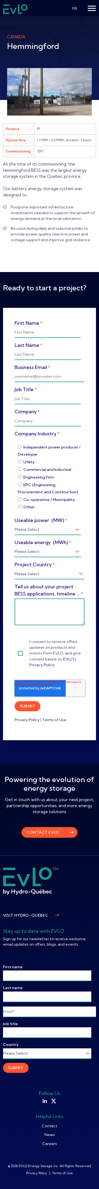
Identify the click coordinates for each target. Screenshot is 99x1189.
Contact (49, 1125)
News (50, 1134)
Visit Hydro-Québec (25, 915)
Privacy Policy (27, 719)
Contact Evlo (43, 832)
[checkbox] (49, 477)
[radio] (49, 450)
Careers (49, 1143)
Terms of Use (54, 719)
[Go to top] (87, 1177)
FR (74, 8)
